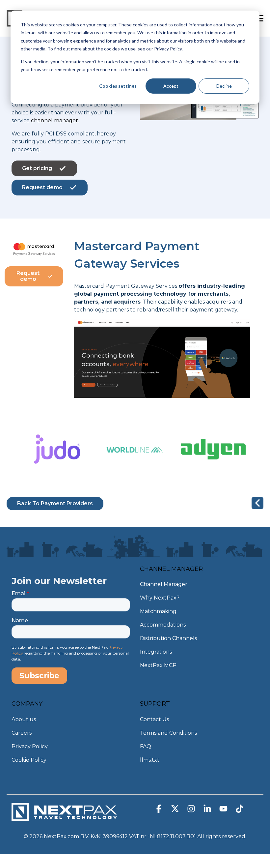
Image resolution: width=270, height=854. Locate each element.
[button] (159, 810)
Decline (224, 86)
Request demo (42, 187)
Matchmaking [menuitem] (158, 611)
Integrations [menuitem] (156, 652)
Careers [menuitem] (22, 733)
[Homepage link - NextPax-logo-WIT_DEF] (64, 818)
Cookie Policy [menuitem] (29, 760)
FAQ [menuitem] (145, 746)
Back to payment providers (55, 503)
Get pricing (37, 168)
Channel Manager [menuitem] (163, 584)
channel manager (54, 120)
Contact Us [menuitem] (154, 719)
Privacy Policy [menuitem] (30, 746)
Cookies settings (118, 86)
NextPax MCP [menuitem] (158, 665)
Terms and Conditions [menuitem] (168, 733)
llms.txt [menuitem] (149, 760)
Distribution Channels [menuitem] (168, 638)
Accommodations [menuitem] (163, 625)
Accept (170, 86)
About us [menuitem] (24, 719)
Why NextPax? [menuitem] (159, 598)
